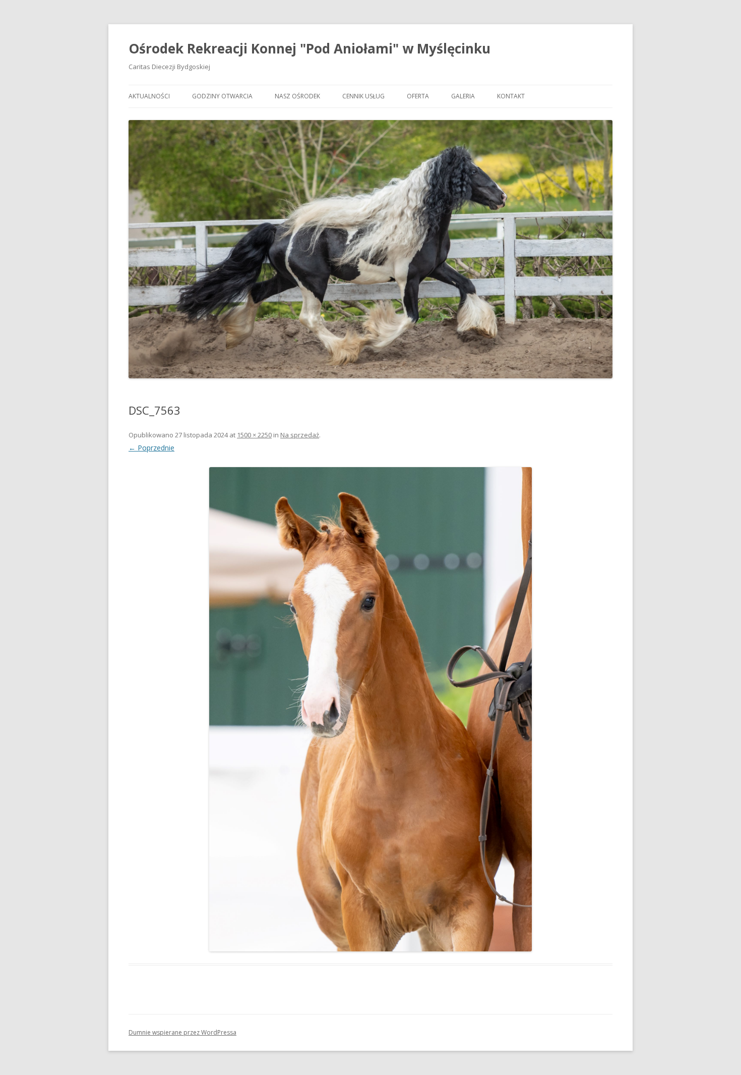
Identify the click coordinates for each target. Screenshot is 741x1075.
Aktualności (149, 96)
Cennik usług (363, 96)
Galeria (463, 96)
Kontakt (511, 96)
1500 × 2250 (254, 434)
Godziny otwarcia (222, 96)
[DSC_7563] (370, 709)
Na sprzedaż (299, 434)
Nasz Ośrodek (297, 96)
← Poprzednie (151, 447)
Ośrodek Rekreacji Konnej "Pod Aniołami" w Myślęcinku (309, 48)
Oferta (418, 96)
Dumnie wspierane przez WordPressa (182, 1032)
